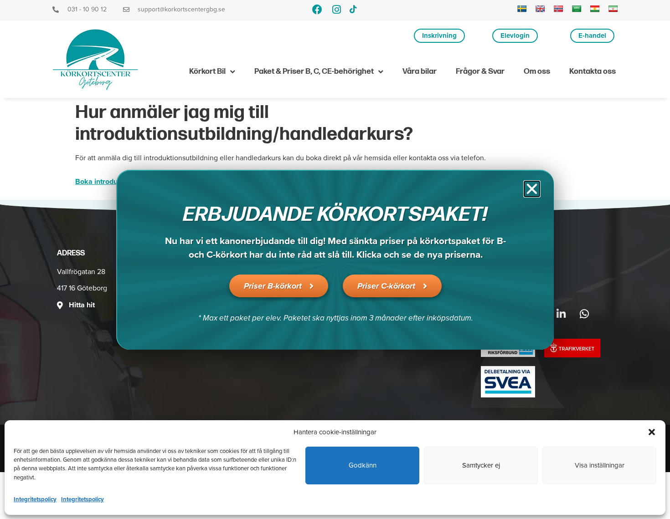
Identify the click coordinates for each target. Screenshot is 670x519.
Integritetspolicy (35, 498)
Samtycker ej (481, 465)
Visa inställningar (599, 465)
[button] (651, 432)
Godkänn (362, 465)
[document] (335, 259)
